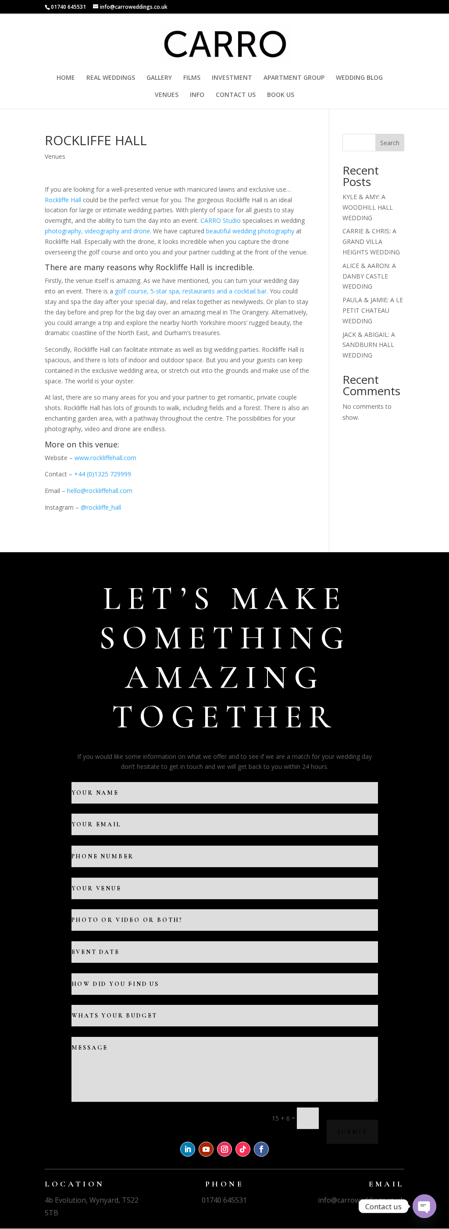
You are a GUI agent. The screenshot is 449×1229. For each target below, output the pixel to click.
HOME (66, 78)
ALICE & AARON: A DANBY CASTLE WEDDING (369, 276)
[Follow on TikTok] (242, 1149)
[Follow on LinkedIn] (187, 1149)
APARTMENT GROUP (294, 78)
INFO (197, 95)
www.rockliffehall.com (105, 458)
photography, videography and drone (97, 231)
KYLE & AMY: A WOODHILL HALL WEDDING (367, 207)
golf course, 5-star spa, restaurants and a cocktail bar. (191, 291)
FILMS (191, 78)
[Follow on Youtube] (206, 1149)
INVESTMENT (232, 78)
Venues (55, 156)
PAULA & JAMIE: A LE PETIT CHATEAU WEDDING (372, 310)
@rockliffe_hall (101, 507)
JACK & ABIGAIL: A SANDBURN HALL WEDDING (368, 345)
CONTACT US (236, 95)
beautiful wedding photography (250, 231)
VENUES (166, 95)
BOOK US (280, 95)
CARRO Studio (220, 220)
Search (389, 143)
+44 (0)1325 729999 (102, 474)
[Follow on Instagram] (224, 1149)
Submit (352, 1131)
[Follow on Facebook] (261, 1149)
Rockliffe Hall (63, 200)
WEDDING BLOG (359, 78)
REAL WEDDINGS (110, 78)
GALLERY (159, 78)
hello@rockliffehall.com (99, 490)
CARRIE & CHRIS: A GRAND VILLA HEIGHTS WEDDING (371, 241)
